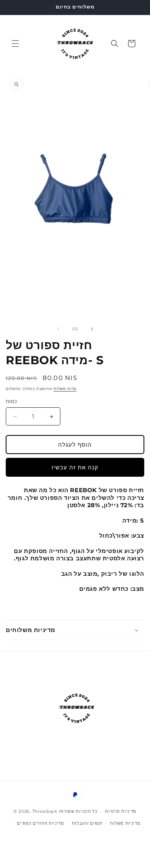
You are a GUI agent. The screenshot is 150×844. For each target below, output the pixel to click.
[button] (15, 43)
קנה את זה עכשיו (75, 467)
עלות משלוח (65, 388)
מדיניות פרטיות (121, 811)
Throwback (45, 811)
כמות (11, 401)
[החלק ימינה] (91, 329)
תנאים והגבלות (87, 823)
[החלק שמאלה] (58, 329)
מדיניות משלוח (125, 823)
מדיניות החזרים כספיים (40, 823)
